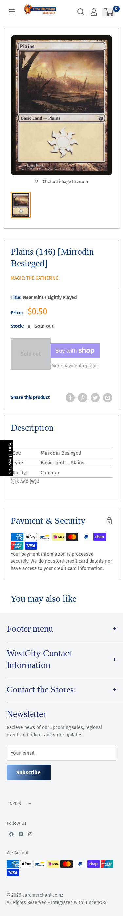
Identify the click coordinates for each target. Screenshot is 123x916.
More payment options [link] (75, 366)
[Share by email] (107, 397)
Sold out (31, 354)
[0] (109, 12)
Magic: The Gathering (35, 278)
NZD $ (15, 803)
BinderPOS (95, 902)
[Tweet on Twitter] (95, 397)
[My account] (94, 12)
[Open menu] (12, 12)
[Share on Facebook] (70, 397)
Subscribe (28, 772)
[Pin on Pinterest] (82, 397)
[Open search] (81, 12)
